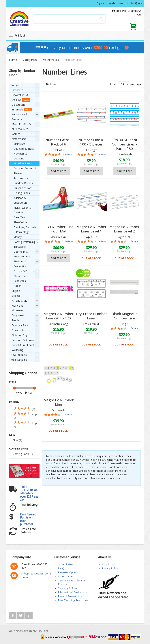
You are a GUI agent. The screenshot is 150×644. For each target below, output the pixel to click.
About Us (107, 564)
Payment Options (68, 572)
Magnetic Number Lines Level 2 (124, 229)
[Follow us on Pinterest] (29, 615)
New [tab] (12, 434)
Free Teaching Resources (73, 600)
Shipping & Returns (69, 588)
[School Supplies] (19, 19)
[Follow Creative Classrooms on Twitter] (21, 615)
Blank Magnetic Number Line (124, 316)
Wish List (124, 3)
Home (13, 59)
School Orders (66, 576)
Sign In (100, 3)
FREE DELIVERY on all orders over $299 (29, 493)
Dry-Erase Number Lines (91, 316)
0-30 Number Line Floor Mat (58, 229)
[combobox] (69, 18)
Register (112, 3)
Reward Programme (70, 596)
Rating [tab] (14, 402)
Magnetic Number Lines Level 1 (91, 229)
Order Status (65, 564)
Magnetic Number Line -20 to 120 (59, 316)
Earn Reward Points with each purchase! (28, 519)
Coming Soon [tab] (18, 448)
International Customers (72, 592)
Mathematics (51, 59)
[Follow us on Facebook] (13, 615)
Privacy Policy (110, 568)
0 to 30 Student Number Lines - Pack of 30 (124, 144)
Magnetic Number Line (59, 402)
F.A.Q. (61, 568)
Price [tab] (12, 381)
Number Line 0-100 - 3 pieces (91, 142)
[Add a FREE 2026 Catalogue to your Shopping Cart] (24, 465)
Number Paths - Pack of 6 (58, 142)
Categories (30, 59)
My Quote (136, 3)
